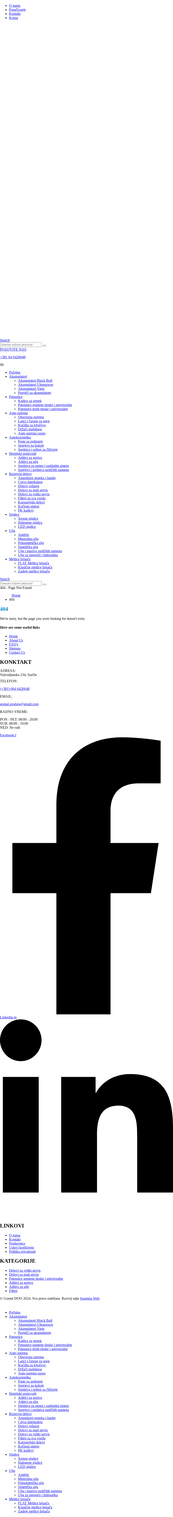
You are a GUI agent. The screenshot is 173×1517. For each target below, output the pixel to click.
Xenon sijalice (28, 518)
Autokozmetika (20, 437)
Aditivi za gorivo (30, 458)
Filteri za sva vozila (32, 498)
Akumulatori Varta (31, 389)
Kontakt (14, 14)
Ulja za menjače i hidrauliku (38, 555)
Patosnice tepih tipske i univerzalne (43, 409)
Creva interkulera (30, 482)
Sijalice (14, 514)
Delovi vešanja (28, 486)
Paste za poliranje (30, 441)
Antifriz (23, 535)
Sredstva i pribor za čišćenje (38, 449)
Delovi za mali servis (33, 490)
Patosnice (16, 397)
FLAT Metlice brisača (33, 563)
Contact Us (17, 652)
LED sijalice (27, 527)
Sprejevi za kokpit (31, 445)
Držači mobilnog (30, 429)
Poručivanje (17, 9)
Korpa (13, 18)
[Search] (44, 345)
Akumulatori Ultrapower (35, 384)
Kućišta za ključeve (32, 425)
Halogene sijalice (30, 522)
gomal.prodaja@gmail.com (19, 704)
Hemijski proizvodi (22, 453)
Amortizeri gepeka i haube (37, 478)
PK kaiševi (26, 510)
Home (13, 636)
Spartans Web (90, 1298)
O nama (14, 5)
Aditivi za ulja (28, 462)
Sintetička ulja (28, 547)
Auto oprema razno (32, 433)
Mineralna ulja (28, 539)
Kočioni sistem (28, 506)
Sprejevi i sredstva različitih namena (43, 470)
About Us (16, 640)
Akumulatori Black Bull (35, 380)
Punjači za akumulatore (34, 393)
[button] (5, 340)
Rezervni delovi (20, 474)
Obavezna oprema (31, 417)
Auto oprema (18, 413)
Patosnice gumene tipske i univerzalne (45, 405)
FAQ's (13, 644)
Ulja (12, 531)
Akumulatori (18, 376)
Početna (14, 372)
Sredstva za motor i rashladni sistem (43, 466)
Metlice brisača (19, 559)
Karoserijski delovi (31, 502)
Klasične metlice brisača (35, 567)
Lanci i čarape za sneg (34, 421)
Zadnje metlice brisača (34, 571)
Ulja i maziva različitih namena (40, 551)
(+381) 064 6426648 (15, 689)
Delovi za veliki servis (34, 494)
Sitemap (14, 648)
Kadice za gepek (30, 401)
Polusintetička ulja (31, 543)
